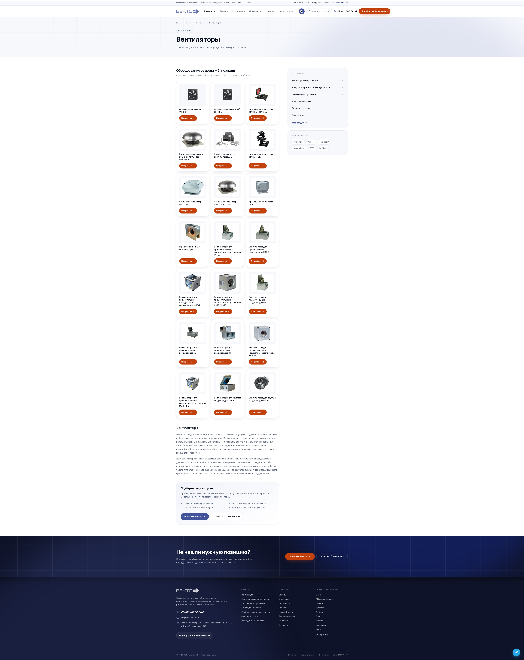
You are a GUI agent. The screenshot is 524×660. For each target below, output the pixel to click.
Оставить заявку (193, 516)
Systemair (298, 142)
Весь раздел (297, 123)
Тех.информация (287, 616)
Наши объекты (286, 11)
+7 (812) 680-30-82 (347, 11)
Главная (180, 23)
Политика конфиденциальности (301, 655)
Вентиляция (201, 23)
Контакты (283, 625)
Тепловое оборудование (253, 603)
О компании (238, 11)
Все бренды (322, 635)
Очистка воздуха (249, 616)
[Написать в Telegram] (516, 652)
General (319, 603)
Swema (319, 620)
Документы (255, 11)
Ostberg (310, 142)
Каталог (208, 11)
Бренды (224, 11)
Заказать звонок (340, 3)
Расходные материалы (252, 620)
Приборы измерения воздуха (255, 612)
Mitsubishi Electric (324, 599)
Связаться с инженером (227, 516)
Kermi (318, 629)
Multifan (323, 148)
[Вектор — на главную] (187, 11)
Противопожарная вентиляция (256, 599)
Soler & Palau (299, 148)
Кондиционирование (251, 608)
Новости (270, 11)
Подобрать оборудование (193, 635)
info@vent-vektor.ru (320, 3)
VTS (312, 148)
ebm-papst (324, 142)
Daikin (318, 595)
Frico (318, 616)
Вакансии (283, 620)
